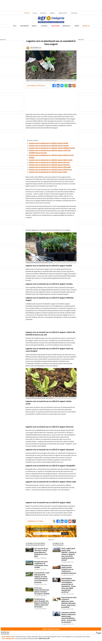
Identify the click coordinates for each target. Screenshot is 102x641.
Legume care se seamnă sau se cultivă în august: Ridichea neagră (52, 148)
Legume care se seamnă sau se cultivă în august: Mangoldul (50, 167)
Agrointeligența (7, 636)
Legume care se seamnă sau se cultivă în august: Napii (48, 172)
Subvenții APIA (24, 26)
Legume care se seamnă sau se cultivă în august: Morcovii (49, 162)
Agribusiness (66, 26)
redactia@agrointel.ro (9, 638)
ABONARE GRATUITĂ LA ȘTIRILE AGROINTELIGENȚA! (51, 529)
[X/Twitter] (66, 521)
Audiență (52, 13)
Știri (14, 26)
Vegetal (34, 26)
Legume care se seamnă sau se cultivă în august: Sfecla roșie (50, 169)
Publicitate (43, 13)
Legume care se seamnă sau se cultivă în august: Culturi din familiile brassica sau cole (50, 151)
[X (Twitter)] (62, 85)
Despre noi (5, 632)
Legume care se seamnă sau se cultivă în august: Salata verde (50, 160)
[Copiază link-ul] (74, 85)
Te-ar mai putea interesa (35, 543)
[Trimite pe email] (70, 85)
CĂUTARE (84, 26)
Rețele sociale (62, 13)
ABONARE (26, 13)
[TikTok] (74, 521)
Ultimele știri (58, 543)
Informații (74, 13)
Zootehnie (44, 26)
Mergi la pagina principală (51, 629)
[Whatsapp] (66, 85)
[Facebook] (54, 85)
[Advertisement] (52, 5)
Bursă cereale (56, 26)
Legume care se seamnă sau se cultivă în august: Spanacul (49, 165)
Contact (35, 13)
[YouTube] (70, 521)
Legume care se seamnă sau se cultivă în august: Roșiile (48, 143)
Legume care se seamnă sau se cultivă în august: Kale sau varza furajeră (51, 156)
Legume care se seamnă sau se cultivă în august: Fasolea (49, 145)
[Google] (54, 521)
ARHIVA (77, 26)
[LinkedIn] (58, 85)
